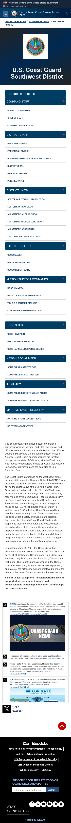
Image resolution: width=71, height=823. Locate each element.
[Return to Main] (62, 728)
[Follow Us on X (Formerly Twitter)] (38, 804)
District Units (17, 190)
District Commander (19, 110)
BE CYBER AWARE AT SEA (20, 426)
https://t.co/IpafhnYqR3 (19, 673)
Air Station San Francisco (22, 214)
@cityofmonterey (44, 671)
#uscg (27, 684)
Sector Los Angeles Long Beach (25, 222)
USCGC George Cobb (18, 262)
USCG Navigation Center (21, 341)
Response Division (17, 144)
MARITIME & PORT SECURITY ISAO (24, 419)
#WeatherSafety (42, 684)
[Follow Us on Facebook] (32, 804)
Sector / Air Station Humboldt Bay (26, 199)
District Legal (15, 166)
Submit (52, 789)
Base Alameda (15, 288)
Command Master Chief (20, 125)
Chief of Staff (15, 118)
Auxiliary (14, 384)
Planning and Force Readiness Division (29, 158)
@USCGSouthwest (36, 658)
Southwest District (22, 94)
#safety (22, 684)
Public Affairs (15, 181)
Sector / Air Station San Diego (24, 237)
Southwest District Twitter (23, 375)
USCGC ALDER (14, 255)
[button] (15, 6)
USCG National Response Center (25, 349)
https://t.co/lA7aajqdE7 (38, 614)
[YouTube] (44, 804)
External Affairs (17, 173)
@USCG (13, 604)
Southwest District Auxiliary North (27, 393)
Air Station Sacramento (21, 229)
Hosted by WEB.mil (35, 819)
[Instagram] (55, 804)
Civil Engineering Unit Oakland (24, 310)
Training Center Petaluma (22, 303)
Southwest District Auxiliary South (27, 400)
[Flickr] (61, 804)
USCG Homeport (16, 334)
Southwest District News (21, 367)
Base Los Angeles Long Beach (24, 296)
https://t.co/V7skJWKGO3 (19, 614)
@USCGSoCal (58, 658)
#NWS (33, 684)
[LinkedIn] (49, 804)
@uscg (12, 664)
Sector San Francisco (20, 207)
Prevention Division (18, 151)
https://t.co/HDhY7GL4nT (19, 687)
